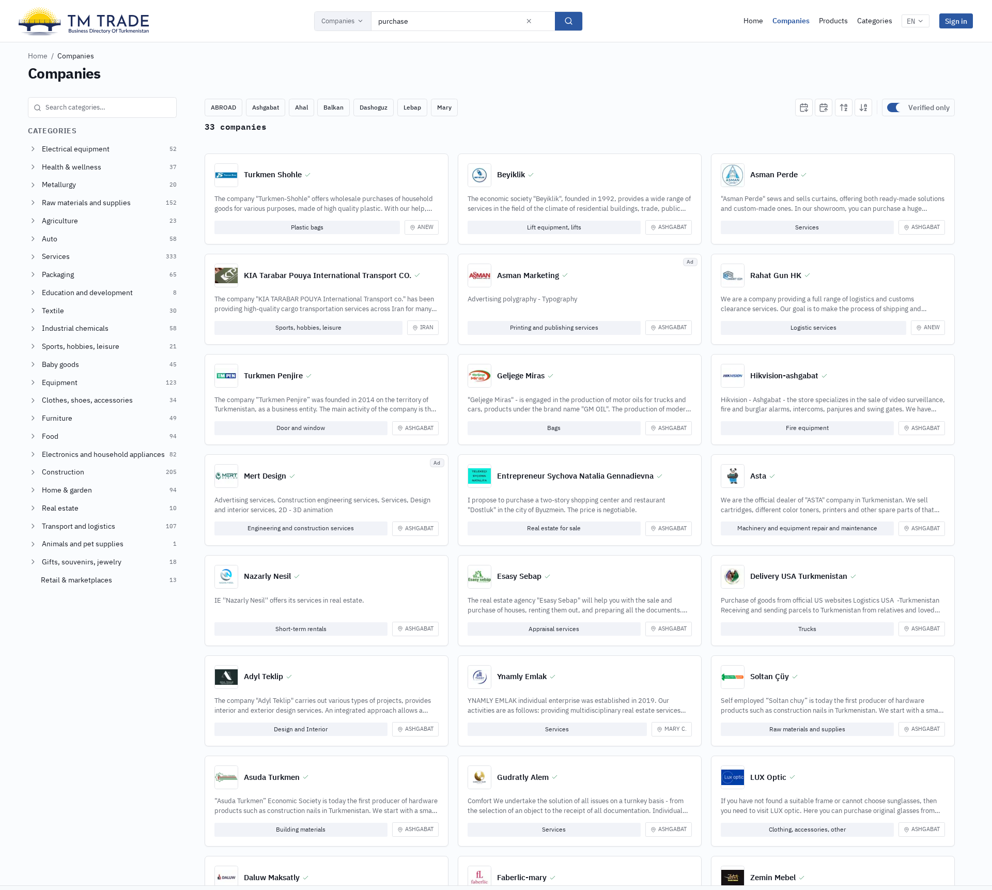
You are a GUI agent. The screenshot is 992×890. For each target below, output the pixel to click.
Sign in (956, 21)
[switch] (895, 107)
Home (753, 20)
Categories (874, 20)
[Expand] (33, 149)
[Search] (568, 21)
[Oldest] (823, 107)
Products (833, 20)
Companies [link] (75, 55)
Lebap (412, 107)
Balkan (333, 107)
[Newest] (804, 107)
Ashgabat (265, 107)
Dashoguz (374, 107)
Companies (337, 21)
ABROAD (223, 107)
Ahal (301, 107)
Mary (444, 107)
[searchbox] (102, 107)
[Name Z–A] (863, 107)
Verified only (929, 107)
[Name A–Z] (844, 107)
